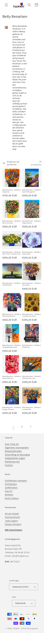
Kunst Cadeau (12, 498)
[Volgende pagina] (30, 426)
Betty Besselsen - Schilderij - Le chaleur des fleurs (31, 315)
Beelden (9, 494)
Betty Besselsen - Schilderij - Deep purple (31, 253)
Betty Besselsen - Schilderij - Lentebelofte (31, 408)
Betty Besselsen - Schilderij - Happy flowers (31, 222)
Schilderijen (11, 484)
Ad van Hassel (12, 513)
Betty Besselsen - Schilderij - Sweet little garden (31, 191)
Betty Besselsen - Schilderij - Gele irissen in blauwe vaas (12, 253)
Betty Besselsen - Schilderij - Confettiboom (12, 284)
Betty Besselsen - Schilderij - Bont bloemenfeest (12, 315)
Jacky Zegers (11, 520)
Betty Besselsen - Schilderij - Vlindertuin (31, 346)
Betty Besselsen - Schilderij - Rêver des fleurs (12, 222)
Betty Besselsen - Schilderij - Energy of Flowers (12, 408)
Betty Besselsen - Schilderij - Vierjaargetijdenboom (12, 346)
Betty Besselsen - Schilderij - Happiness (12, 191)
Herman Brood (12, 517)
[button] (6, 5)
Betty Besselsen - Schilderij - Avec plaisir (31, 284)
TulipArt (16, 628)
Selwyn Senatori (13, 524)
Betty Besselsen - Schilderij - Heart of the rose (12, 377)
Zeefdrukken (11, 487)
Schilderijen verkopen (16, 480)
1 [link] (13, 426)
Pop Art (8, 491)
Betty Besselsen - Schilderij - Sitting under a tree (31, 377)
